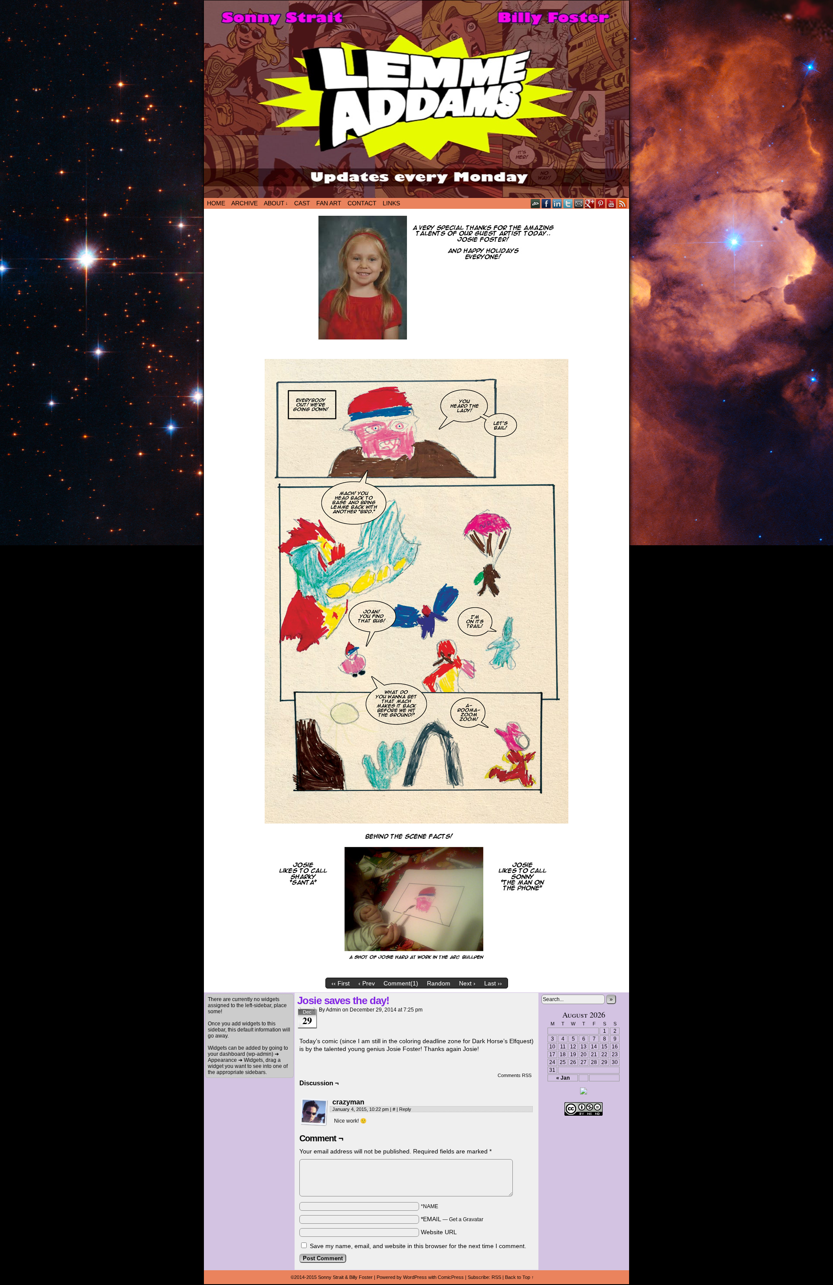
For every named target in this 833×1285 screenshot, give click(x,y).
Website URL (439, 1232)
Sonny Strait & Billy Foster (345, 1277)
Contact (362, 203)
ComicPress (451, 1277)
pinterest (600, 203)
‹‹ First (340, 983)
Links (391, 203)
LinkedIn (557, 203)
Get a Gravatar (466, 1219)
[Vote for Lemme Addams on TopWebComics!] (583, 1093)
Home (216, 203)
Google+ (589, 203)
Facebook (546, 203)
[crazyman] (314, 1112)
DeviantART (535, 203)
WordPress (415, 1277)
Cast (302, 203)
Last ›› (493, 983)
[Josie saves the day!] (416, 971)
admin (333, 1010)
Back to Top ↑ (519, 1277)
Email (579, 203)
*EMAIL (452, 1219)
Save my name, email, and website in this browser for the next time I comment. (418, 1245)
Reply (405, 1109)
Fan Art (328, 203)
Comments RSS (514, 1075)
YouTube (611, 203)
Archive (244, 203)
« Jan (563, 1078)
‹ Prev (366, 983)
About (276, 203)
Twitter (568, 203)
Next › (467, 983)
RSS (622, 203)
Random (438, 983)
